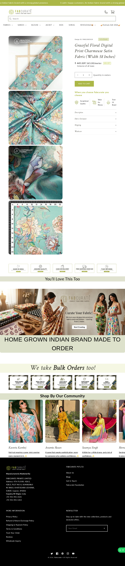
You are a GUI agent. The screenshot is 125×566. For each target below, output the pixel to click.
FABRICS (6, 25)
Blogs (68, 477)
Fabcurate (57, 557)
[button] (112, 12)
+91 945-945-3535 (14, 497)
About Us (70, 473)
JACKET (49, 25)
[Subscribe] (104, 528)
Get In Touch (71, 481)
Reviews (9, 537)
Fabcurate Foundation (75, 485)
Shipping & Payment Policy (17, 525)
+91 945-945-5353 (14, 500)
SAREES (21, 25)
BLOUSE (34, 25)
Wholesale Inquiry (13, 541)
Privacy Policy (11, 517)
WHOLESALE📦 (86, 25)
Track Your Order (13, 533)
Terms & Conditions (14, 529)
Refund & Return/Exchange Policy (20, 521)
